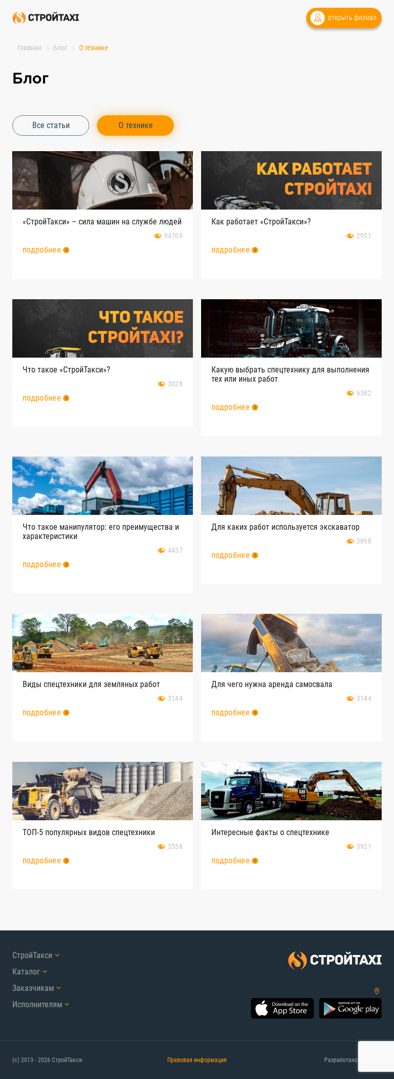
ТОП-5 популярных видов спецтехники (89, 832)
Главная (29, 48)
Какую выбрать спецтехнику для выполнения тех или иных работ (290, 374)
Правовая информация (197, 1060)
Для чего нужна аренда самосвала (271, 684)
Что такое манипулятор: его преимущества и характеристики (101, 531)
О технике (136, 125)
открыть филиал (352, 17)
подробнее (42, 250)
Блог (60, 48)
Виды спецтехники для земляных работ (91, 684)
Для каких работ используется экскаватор (285, 527)
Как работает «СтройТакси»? (261, 221)
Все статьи (51, 125)
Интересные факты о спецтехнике (270, 832)
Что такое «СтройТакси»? (66, 370)
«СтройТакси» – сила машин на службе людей (102, 221)
